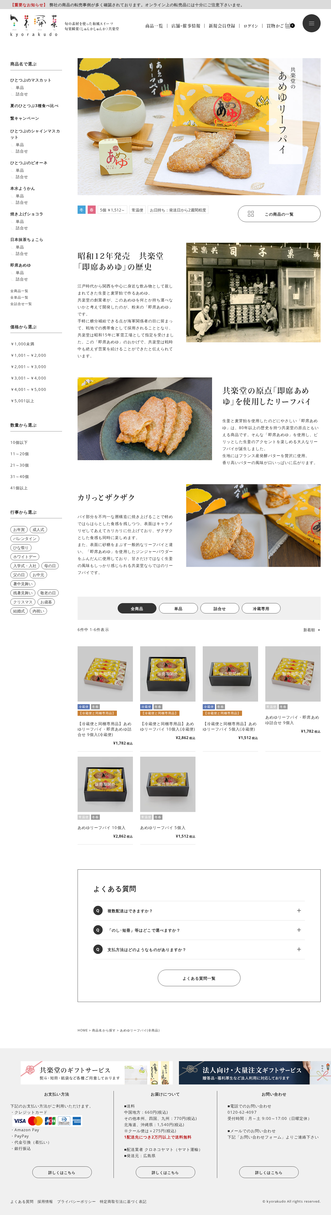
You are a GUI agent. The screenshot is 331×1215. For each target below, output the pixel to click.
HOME (83, 1030)
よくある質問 (22, 1201)
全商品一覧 (19, 290)
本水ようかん (22, 188)
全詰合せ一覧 (21, 303)
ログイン (251, 26)
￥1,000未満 (22, 343)
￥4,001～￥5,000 (28, 389)
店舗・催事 (185, 26)
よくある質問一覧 (199, 978)
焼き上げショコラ (26, 213)
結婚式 (19, 610)
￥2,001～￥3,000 (28, 366)
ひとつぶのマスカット (31, 79)
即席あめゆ (20, 265)
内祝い (38, 610)
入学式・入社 (24, 565)
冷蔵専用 (261, 608)
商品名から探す (104, 1030)
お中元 (38, 574)
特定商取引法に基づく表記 (123, 1201)
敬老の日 (48, 592)
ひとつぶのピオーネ (29, 162)
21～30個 (19, 465)
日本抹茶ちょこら (26, 239)
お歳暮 (46, 601)
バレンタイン (24, 538)
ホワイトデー (24, 556)
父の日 (19, 574)
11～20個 (19, 453)
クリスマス (23, 601)
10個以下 (19, 442)
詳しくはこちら (62, 1172)
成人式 (38, 529)
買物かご (277, 26)
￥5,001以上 (22, 400)
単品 (178, 608)
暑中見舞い (23, 583)
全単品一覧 (19, 297)
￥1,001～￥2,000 (28, 355)
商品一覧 (154, 26)
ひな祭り (21, 547)
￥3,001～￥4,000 (28, 378)
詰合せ (220, 608)
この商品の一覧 (279, 214)
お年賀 (19, 529)
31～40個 (19, 476)
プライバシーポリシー (76, 1201)
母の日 (50, 565)
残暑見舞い (23, 592)
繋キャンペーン (24, 118)
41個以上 (19, 487)
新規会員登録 (222, 26)
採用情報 (45, 1201)
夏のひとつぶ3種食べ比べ (34, 105)
